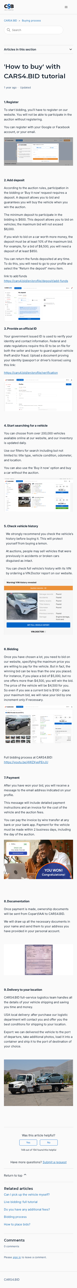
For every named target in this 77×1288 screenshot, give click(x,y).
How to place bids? (17, 1224)
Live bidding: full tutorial (21, 1202)
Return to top (13, 1175)
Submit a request (55, 1162)
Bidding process (15, 1217)
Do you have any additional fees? (27, 1209)
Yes (28, 1142)
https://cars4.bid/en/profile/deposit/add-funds (36, 281)
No (48, 1142)
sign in (17, 1257)
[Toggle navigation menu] (66, 7)
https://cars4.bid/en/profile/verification (31, 373)
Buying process (31, 20)
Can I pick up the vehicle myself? (27, 1194)
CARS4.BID (10, 20)
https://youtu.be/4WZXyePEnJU (26, 762)
